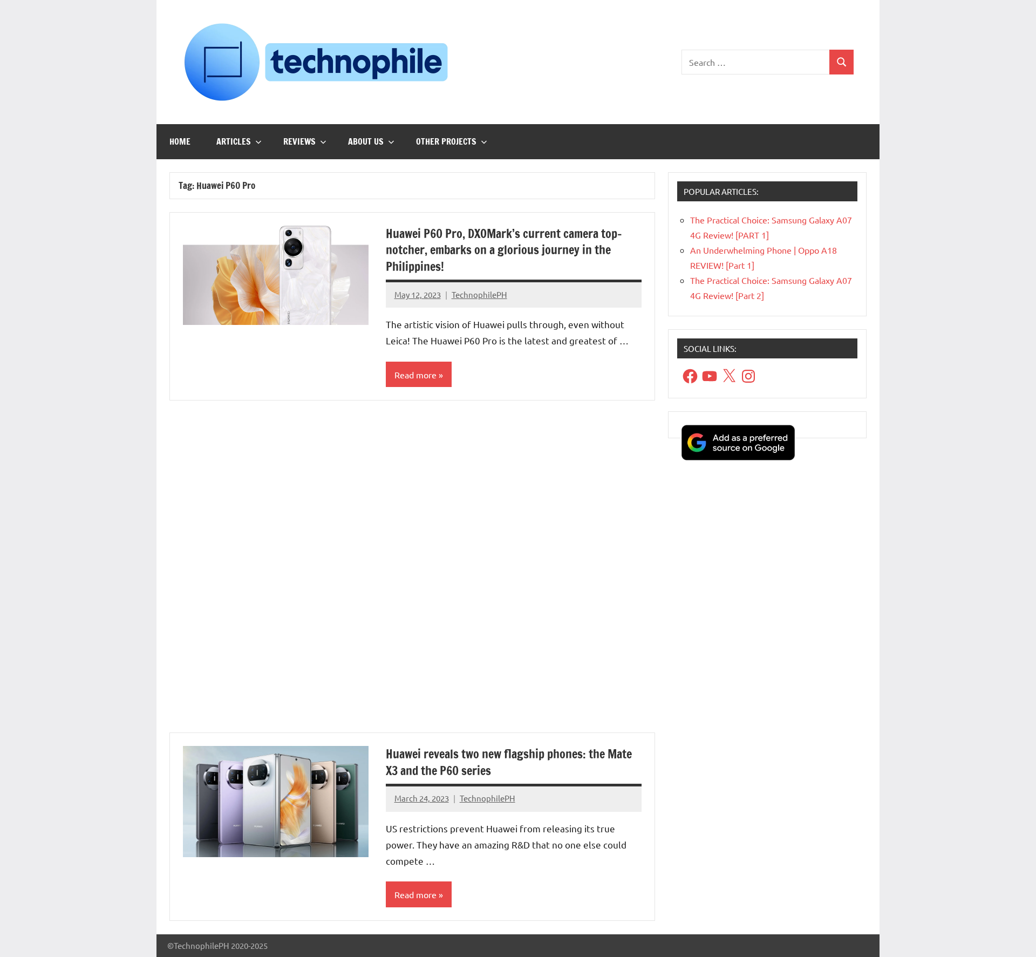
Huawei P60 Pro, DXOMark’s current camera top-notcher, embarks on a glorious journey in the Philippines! (504, 250)
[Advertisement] (412, 572)
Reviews (299, 141)
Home (179, 141)
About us (366, 141)
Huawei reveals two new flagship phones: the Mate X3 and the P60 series (509, 762)
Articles (233, 141)
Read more (415, 374)
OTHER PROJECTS (446, 141)
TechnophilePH (479, 294)
